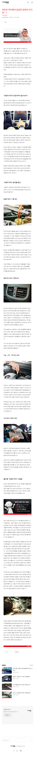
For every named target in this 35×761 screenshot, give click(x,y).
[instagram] (17, 751)
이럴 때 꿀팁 (4, 15)
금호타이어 (7, 709)
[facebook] (13, 751)
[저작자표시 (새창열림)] (20, 652)
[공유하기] (9, 652)
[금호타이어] (5, 2)
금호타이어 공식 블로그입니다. (11, 711)
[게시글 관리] (11, 652)
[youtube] (21, 751)
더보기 (31, 665)
